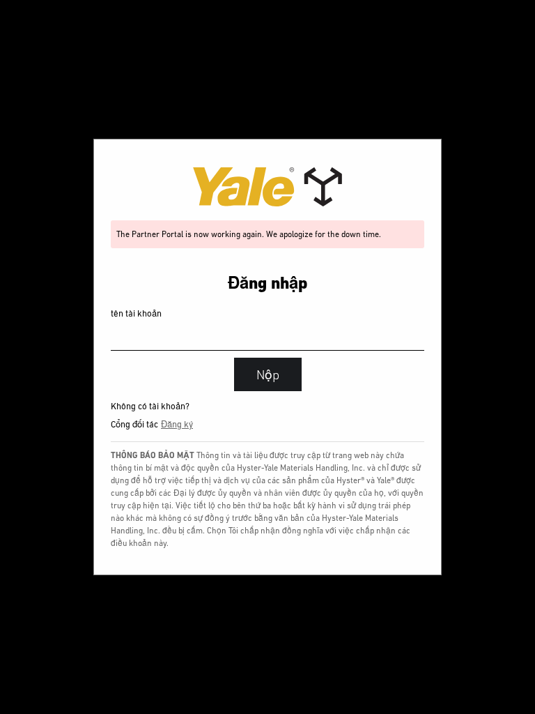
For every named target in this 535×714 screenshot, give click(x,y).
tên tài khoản (136, 313)
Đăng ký (177, 424)
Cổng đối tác (134, 424)
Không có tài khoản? (150, 406)
